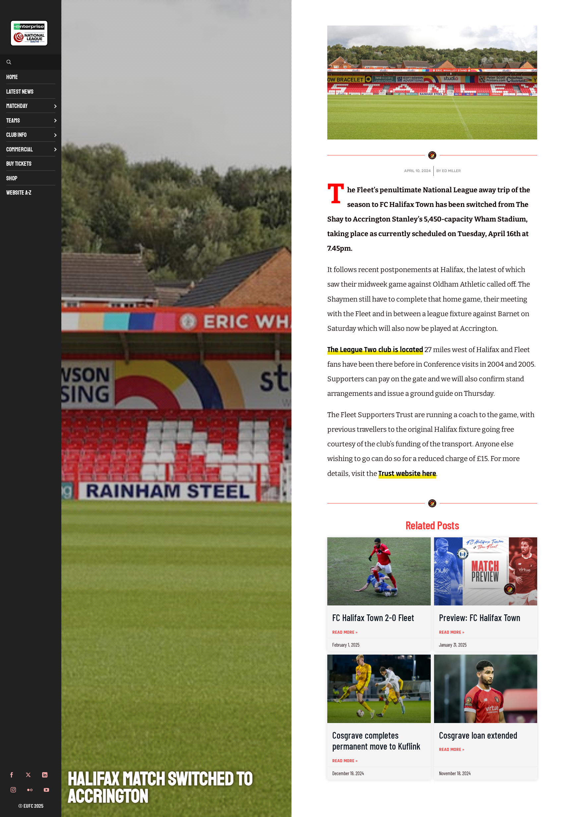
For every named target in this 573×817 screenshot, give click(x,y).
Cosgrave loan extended (478, 735)
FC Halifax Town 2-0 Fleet (373, 617)
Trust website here (407, 474)
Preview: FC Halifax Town (479, 617)
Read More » (344, 632)
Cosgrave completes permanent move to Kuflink (376, 740)
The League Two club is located (375, 350)
